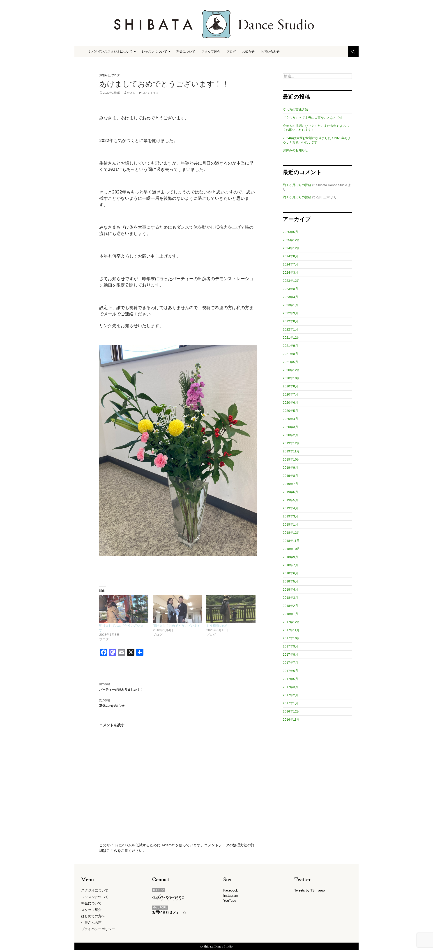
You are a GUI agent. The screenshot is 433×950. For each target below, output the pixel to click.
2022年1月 (290, 329)
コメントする (150, 92)
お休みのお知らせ (295, 150)
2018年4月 (290, 589)
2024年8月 (290, 256)
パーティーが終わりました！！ (121, 686)
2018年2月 (290, 606)
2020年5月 (290, 410)
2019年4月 (290, 508)
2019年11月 (291, 451)
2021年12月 (291, 337)
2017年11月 (291, 630)
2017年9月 (290, 646)
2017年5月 (290, 679)
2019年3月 (290, 516)
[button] (178, 450)
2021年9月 (290, 345)
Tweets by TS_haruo (309, 890)
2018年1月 (290, 614)
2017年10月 (291, 638)
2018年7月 (290, 565)
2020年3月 (290, 427)
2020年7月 (290, 394)
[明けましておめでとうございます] (177, 609)
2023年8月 (290, 289)
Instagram (230, 895)
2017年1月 (290, 703)
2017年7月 (290, 662)
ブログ (231, 51)
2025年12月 (291, 240)
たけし (131, 92)
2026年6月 (290, 232)
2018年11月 (291, 541)
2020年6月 (290, 402)
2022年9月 (290, 313)
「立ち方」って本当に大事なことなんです (313, 117)
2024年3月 (290, 272)
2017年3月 (290, 687)
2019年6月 (290, 492)
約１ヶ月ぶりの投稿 (297, 185)
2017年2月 (290, 695)
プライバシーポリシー (98, 929)
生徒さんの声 (91, 922)
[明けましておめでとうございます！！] (123, 609)
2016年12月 (291, 711)
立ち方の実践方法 (295, 109)
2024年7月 (290, 264)
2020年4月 (290, 419)
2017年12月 (291, 622)
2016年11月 (291, 719)
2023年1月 (290, 305)
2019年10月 (291, 459)
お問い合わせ (270, 51)
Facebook (230, 890)
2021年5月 (290, 362)
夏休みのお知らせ (111, 703)
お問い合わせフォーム (169, 912)
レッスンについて (94, 897)
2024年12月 (291, 248)
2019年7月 (290, 484)
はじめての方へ (93, 916)
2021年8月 (290, 354)
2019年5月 (290, 500)
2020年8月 (290, 386)
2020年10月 (291, 378)
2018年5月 (290, 581)
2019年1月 (290, 524)
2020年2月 (290, 435)
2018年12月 (291, 532)
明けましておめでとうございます (176, 625)
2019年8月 (290, 475)
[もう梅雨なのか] (231, 609)
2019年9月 (290, 467)
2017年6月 (290, 671)
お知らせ (248, 51)
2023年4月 (290, 297)
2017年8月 (290, 654)
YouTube (229, 900)
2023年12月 (291, 280)
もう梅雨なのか (217, 625)
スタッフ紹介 (210, 51)
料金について (185, 51)
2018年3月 (290, 597)
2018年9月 (290, 557)
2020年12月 (291, 370)
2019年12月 (291, 443)
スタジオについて (94, 890)
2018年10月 (291, 549)
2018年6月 (290, 573)
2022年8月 (290, 321)
